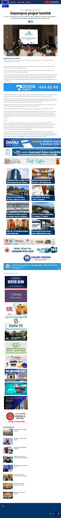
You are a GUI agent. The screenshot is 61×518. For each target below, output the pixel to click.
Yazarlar (28, 2)
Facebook (48, 514)
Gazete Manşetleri (54, 2)
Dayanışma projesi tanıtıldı (12, 58)
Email (59, 514)
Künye (3, 506)
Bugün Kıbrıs (5, 4)
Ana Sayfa (13, 2)
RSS (56, 514)
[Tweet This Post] (32, 22)
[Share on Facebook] (29, 22)
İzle (47, 2)
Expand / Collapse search (44, 2)
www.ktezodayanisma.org (47, 134)
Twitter (51, 514)
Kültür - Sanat (20, 2)
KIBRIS (21, 10)
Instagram (53, 514)
